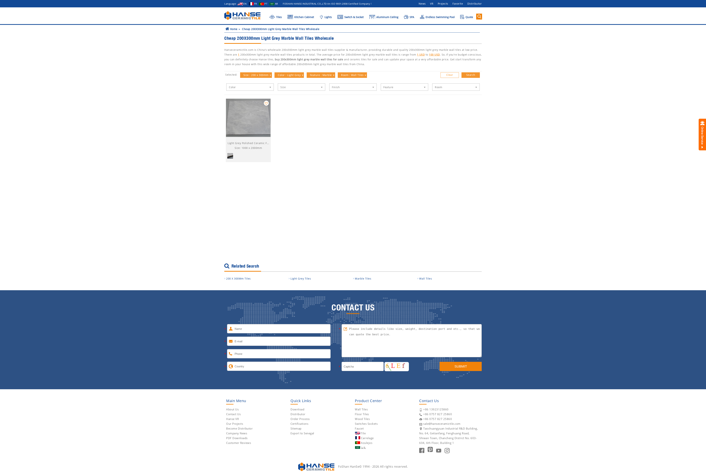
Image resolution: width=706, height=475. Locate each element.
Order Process (300, 419)
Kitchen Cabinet (304, 17)
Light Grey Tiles (300, 278)
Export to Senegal (302, 433)
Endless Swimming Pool (440, 17)
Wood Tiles (362, 419)
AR (276, 3)
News (422, 3)
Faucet (359, 428)
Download (297, 409)
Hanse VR (232, 419)
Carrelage (367, 438)
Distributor (474, 3)
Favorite (457, 3)
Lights (328, 17)
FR (255, 3)
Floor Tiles (362, 414)
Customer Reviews (238, 443)
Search (470, 75)
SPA (411, 17)
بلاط (363, 447)
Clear (449, 75)
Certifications (299, 423)
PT (265, 3)
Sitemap (296, 428)
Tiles (278, 17)
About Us (232, 409)
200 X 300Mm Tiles (238, 278)
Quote (469, 17)
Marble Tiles (363, 278)
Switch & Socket (354, 17)
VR (431, 3)
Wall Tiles (425, 278)
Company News (236, 433)
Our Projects (234, 423)
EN (245, 3)
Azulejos (366, 443)
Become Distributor (239, 428)
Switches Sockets (366, 423)
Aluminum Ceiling (387, 17)
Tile (363, 433)
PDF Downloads (237, 438)
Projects (443, 3)
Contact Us (233, 414)
